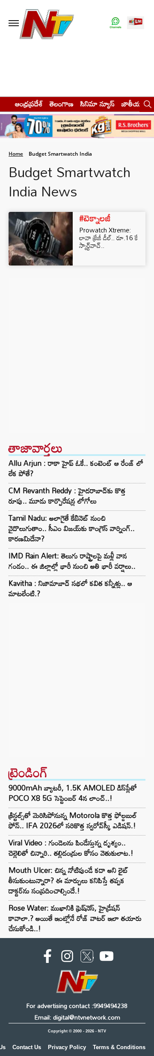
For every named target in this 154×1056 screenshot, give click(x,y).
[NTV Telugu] (46, 23)
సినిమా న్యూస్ (97, 104)
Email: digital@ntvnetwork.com (77, 1017)
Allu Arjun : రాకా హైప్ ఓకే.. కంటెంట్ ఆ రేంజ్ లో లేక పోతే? (76, 468)
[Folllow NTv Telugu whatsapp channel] (115, 23)
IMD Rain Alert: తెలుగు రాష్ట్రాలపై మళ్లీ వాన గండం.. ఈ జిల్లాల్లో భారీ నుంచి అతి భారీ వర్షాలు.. (72, 561)
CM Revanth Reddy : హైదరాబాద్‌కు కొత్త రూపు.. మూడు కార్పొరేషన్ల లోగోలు (67, 496)
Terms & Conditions (119, 1047)
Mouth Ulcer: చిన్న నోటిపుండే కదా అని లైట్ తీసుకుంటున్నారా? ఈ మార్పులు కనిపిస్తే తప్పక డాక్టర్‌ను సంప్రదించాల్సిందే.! (68, 880)
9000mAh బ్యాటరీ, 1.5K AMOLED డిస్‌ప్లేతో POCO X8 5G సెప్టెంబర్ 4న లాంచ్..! (73, 793)
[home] (4, 104)
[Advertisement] (77, 355)
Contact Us (26, 1047)
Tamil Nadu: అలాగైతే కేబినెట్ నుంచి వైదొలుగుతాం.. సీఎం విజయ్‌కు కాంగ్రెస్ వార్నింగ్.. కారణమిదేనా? (72, 528)
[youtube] (106, 957)
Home (16, 153)
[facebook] (47, 957)
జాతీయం (133, 104)
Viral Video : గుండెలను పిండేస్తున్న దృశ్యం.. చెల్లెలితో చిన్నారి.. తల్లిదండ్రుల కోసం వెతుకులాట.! (71, 848)
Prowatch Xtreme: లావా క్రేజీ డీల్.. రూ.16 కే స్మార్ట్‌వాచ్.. (108, 237)
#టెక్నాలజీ (95, 217)
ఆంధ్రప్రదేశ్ (29, 104)
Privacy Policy (67, 1047)
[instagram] (67, 957)
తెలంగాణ (62, 104)
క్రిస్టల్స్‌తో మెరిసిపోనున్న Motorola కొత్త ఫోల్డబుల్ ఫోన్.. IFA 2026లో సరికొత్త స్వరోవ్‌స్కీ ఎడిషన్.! (73, 820)
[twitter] (87, 957)
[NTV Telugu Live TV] (135, 23)
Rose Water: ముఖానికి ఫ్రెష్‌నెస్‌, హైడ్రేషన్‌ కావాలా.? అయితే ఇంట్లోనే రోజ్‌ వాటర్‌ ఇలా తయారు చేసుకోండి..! (75, 918)
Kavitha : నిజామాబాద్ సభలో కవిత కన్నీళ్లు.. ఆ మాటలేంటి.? (70, 588)
